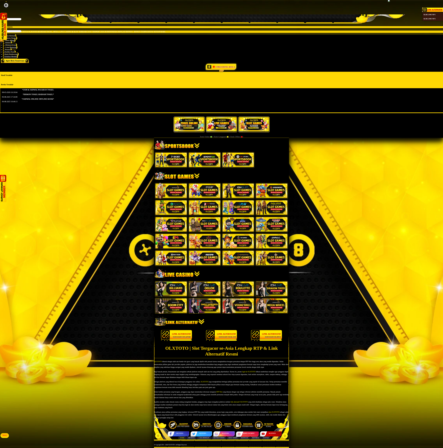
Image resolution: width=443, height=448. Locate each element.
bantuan (244, 438)
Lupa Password (10, 47)
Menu (5, 435)
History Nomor (10, 38)
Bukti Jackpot (248, 433)
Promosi (7, 50)
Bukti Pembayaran (11, 54)
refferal (255, 438)
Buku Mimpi (9, 40)
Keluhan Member (10, 57)
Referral (7, 43)
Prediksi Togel (9, 52)
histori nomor (218, 438)
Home (182, 438)
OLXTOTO (179, 433)
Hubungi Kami (10, 45)
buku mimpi (233, 438)
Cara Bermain (10, 36)
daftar (266, 438)
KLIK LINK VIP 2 (430, 19)
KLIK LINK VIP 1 (430, 14)
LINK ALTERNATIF (181, 335)
